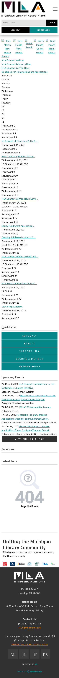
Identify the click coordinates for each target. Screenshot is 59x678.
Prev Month (7, 50)
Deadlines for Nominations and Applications (25, 71)
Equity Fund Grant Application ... (18, 225)
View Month (18, 50)
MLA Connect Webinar (13, 60)
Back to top (28, 663)
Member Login (43, 30)
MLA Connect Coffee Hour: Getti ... (20, 198)
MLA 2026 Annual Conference (35, 407)
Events (5, 56)
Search (52, 23)
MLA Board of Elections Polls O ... (20, 140)
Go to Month (39, 50)
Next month (51, 50)
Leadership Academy (12, 306)
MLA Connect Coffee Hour (15, 67)
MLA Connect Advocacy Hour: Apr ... (20, 256)
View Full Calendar (29, 439)
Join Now (15, 30)
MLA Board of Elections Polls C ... (19, 283)
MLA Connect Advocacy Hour (16, 64)
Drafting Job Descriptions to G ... (19, 237)
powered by (22, 671)
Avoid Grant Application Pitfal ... (18, 156)
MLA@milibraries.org (29, 627)
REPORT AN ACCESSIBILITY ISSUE (29, 644)
